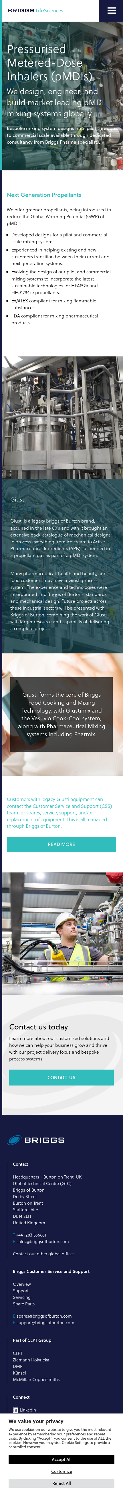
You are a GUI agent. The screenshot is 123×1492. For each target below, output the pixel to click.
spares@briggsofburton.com (44, 1316)
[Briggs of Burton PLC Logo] (35, 11)
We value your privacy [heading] (36, 1421)
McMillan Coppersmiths (36, 1379)
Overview (22, 1284)
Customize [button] (61, 1471)
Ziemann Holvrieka (31, 1360)
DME (18, 1366)
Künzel (19, 1373)
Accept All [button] (62, 1459)
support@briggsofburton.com (45, 1323)
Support (21, 1291)
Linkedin (28, 1410)
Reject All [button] (61, 1483)
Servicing (22, 1297)
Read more (61, 844)
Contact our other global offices (44, 1254)
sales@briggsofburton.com (43, 1242)
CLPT (17, 1353)
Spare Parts (24, 1304)
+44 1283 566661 (31, 1235)
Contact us (61, 1077)
